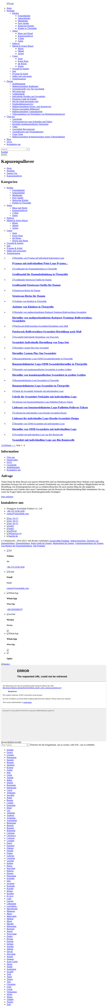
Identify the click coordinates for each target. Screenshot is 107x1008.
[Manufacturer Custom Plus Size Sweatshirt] (30, 348)
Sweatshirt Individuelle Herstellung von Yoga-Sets (40, 342)
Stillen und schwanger (22, 76)
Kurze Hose (23, 61)
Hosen (21, 66)
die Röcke (22, 63)
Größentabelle (18, 94)
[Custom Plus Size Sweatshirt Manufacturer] (41, 369)
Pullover (16, 43)
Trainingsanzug (19, 79)
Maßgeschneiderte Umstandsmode (27, 111)
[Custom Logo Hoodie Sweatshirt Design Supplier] (39, 413)
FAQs (9, 142)
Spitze (15, 31)
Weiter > (9, 445)
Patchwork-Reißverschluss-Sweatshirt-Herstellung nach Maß (47, 331)
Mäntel (21, 51)
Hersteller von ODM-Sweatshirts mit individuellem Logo (44, 429)
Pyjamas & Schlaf (20, 74)
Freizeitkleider (24, 16)
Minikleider (23, 21)
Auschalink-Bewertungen (23, 129)
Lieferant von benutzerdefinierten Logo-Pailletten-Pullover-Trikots (50, 407)
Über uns (11, 116)
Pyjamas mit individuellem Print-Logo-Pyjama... (40, 263)
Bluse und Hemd (25, 33)
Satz (14, 71)
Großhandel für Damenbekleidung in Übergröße (40, 274)
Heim (9, 8)
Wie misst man (18, 91)
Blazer (21, 48)
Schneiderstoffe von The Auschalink (28, 89)
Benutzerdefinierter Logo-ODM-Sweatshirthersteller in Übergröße (49, 364)
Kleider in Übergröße (27, 28)
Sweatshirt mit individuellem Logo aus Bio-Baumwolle (43, 439)
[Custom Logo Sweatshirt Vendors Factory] (38, 391)
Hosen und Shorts (20, 240)
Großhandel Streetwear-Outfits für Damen (36, 285)
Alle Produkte (39, 546)
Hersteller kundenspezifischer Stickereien (30, 124)
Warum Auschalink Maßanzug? (26, 109)
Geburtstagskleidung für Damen (89, 543)
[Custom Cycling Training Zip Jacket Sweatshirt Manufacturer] (49, 312)
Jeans (20, 58)
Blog (9, 139)
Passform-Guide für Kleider (24, 99)
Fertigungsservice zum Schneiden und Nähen (32, 121)
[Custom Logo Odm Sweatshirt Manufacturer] (38, 423)
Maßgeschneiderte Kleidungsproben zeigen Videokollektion (38, 137)
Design (10, 81)
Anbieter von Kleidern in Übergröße (33, 306)
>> (14, 445)
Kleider (15, 13)
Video (15, 126)
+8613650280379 (14, 609)
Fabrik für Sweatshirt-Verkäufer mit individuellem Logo (44, 396)
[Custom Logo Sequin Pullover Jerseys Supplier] (42, 402)
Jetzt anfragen (7, 496)
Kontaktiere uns (14, 144)
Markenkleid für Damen (63, 543)
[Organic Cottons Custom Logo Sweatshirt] (37, 434)
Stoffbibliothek (18, 84)
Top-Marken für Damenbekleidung (16, 546)
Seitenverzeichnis (78, 541)
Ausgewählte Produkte (59, 541)
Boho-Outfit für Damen (41, 543)
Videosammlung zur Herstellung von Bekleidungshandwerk (38, 114)
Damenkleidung (23, 543)
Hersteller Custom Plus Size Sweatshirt (34, 353)
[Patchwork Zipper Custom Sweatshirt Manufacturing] (40, 326)
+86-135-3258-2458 (16, 511)
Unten (15, 56)
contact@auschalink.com (18, 513)
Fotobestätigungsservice (22, 104)
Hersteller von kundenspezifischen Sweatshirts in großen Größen (49, 374)
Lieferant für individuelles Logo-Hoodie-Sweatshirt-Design (45, 418)
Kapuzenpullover (25, 36)
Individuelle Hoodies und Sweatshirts (28, 96)
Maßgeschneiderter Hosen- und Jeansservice (31, 106)
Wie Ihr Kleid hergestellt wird (25, 101)
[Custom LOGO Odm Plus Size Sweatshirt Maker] (42, 359)
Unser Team (17, 134)
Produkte (11, 11)
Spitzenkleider (24, 18)
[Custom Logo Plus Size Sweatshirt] (35, 380)
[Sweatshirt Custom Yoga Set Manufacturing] (35, 337)
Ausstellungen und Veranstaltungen (27, 132)
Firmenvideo (12, 460)
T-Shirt (21, 38)
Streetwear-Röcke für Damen (28, 296)
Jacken (21, 53)
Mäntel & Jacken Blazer (22, 46)
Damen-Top (12, 173)
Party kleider (23, 23)
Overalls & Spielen (20, 68)
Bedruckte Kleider (26, 26)
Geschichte (17, 119)
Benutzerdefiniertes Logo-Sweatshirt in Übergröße (40, 385)
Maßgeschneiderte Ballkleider (25, 86)
